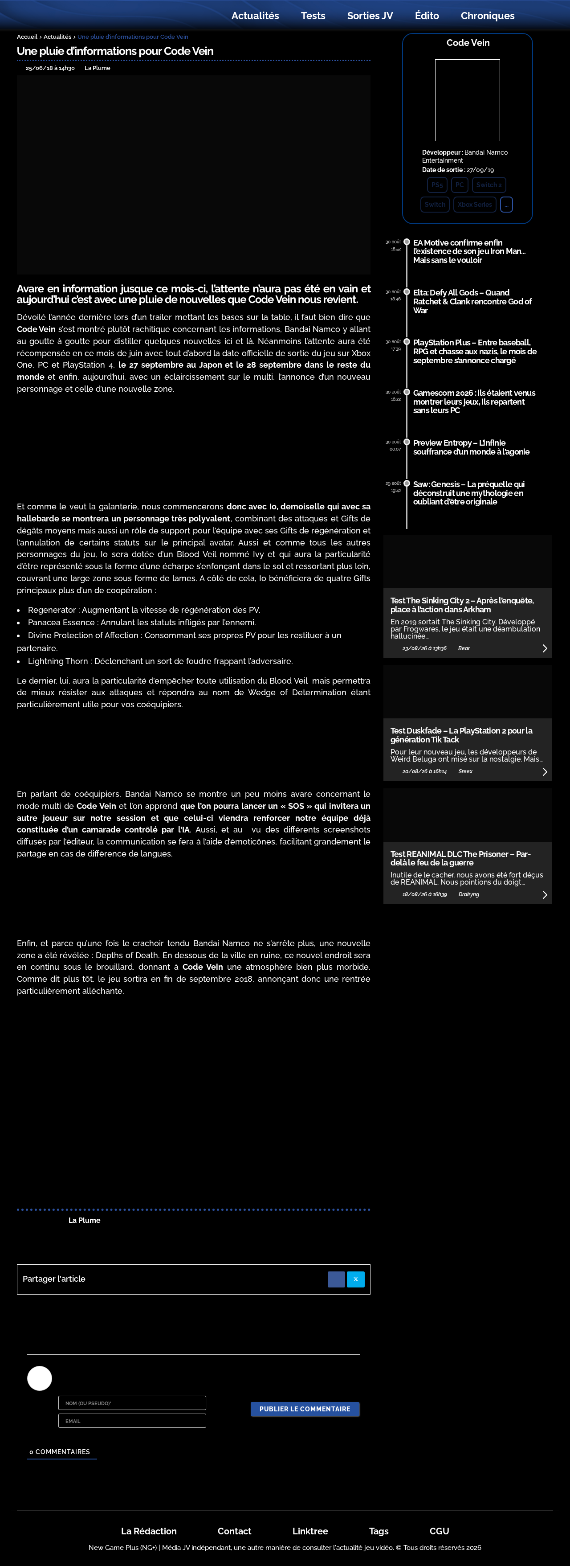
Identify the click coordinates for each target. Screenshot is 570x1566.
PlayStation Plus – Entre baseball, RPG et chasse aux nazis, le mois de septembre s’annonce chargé (475, 351)
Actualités (255, 15)
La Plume (85, 1220)
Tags (379, 1531)
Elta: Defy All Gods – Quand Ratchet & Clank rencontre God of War (472, 301)
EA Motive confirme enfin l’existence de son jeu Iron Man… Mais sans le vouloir (469, 251)
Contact (235, 1531)
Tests (313, 15)
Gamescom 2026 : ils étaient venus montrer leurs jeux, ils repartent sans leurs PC (474, 401)
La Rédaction (149, 1531)
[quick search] (535, 16)
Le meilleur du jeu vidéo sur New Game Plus (66, 16)
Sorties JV (370, 15)
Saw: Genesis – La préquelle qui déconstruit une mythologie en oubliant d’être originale (469, 493)
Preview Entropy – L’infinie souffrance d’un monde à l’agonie (471, 447)
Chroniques (488, 15)
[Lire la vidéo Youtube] (194, 1104)
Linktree (310, 1531)
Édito (427, 15)
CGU (439, 1531)
